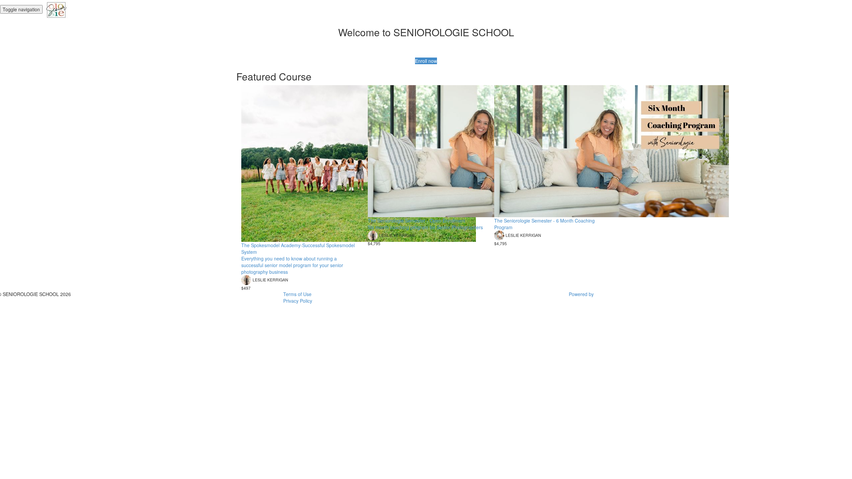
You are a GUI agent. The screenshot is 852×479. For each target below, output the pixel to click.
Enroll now (426, 61)
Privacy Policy (297, 300)
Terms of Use (297, 294)
